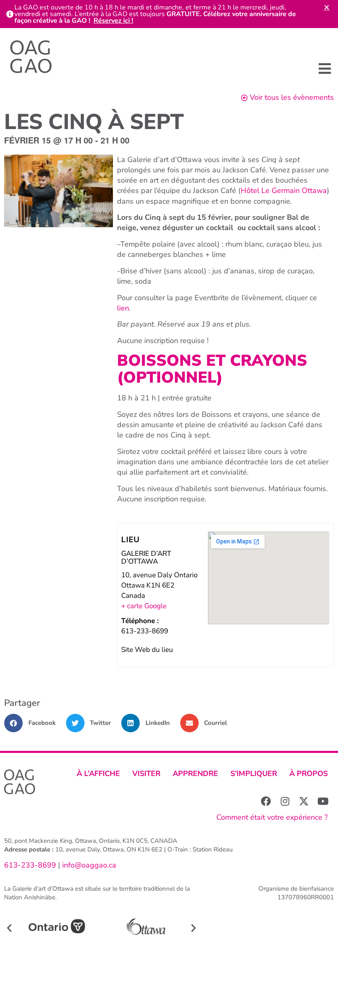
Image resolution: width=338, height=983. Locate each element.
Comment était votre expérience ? (272, 817)
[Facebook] (266, 801)
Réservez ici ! (113, 20)
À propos (308, 773)
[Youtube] (323, 801)
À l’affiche (98, 773)
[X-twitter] (304, 801)
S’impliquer (253, 773)
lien (123, 308)
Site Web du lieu (147, 649)
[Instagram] (285, 801)
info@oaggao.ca (88, 865)
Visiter (146, 773)
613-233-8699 (30, 865)
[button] (324, 68)
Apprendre (195, 773)
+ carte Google (144, 606)
